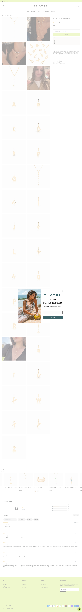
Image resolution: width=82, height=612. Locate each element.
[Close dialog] (63, 291)
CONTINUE (52, 317)
